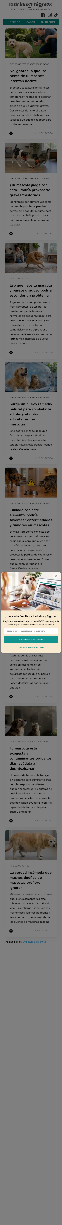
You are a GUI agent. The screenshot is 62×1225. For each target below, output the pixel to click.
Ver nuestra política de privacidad (31, 647)
